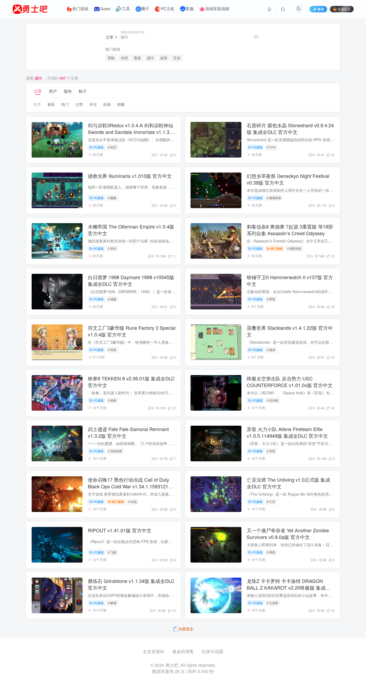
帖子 (83, 91)
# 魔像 (112, 198)
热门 (65, 104)
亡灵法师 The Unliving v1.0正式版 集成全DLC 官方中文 (288, 483)
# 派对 (112, 248)
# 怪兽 (112, 349)
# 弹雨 (271, 552)
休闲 (124, 57)
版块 (68, 91)
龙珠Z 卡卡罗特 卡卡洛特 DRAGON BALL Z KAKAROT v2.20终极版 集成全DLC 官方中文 (288, 587)
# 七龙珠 (272, 603)
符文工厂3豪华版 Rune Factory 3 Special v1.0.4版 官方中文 (131, 331)
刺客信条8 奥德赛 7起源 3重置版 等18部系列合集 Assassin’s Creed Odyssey (290, 230)
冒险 (111, 57)
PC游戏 (98, 147)
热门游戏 (277, 248)
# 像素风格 (274, 198)
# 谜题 (112, 299)
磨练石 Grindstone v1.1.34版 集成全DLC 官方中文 (131, 584)
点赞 (79, 104)
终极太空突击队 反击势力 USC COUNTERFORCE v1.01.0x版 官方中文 (290, 381)
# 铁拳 (112, 400)
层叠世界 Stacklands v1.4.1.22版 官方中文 (290, 331)
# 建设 (271, 349)
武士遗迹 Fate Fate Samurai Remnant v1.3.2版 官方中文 (128, 432)
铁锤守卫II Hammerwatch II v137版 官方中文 (290, 280)
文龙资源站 (153, 651)
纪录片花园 (212, 651)
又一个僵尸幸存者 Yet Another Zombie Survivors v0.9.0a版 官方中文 (288, 533)
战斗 (150, 57)
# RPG (271, 147)
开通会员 (344, 9)
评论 (93, 104)
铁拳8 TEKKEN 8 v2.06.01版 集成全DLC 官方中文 (131, 381)
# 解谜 (112, 603)
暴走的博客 (183, 651)
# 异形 (271, 451)
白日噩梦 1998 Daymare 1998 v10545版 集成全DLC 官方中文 (131, 280)
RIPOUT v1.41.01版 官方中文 (119, 530)
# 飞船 (112, 552)
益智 (163, 57)
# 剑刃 (112, 147)
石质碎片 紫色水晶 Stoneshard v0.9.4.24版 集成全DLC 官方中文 (290, 128)
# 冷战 (132, 501)
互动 (176, 57)
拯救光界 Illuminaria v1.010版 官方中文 (130, 175)
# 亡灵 (271, 501)
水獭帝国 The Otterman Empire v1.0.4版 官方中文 (131, 230)
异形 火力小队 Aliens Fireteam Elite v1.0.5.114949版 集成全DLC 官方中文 (287, 432)
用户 (53, 91)
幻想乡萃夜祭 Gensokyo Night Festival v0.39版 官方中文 (288, 179)
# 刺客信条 (294, 248)
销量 (121, 104)
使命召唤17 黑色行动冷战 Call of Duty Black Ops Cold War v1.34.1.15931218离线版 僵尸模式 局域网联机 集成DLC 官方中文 (131, 489)
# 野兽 (271, 299)
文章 (38, 91)
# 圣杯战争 (115, 451)
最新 (51, 104)
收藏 (107, 104)
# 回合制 (272, 400)
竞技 (137, 57)
